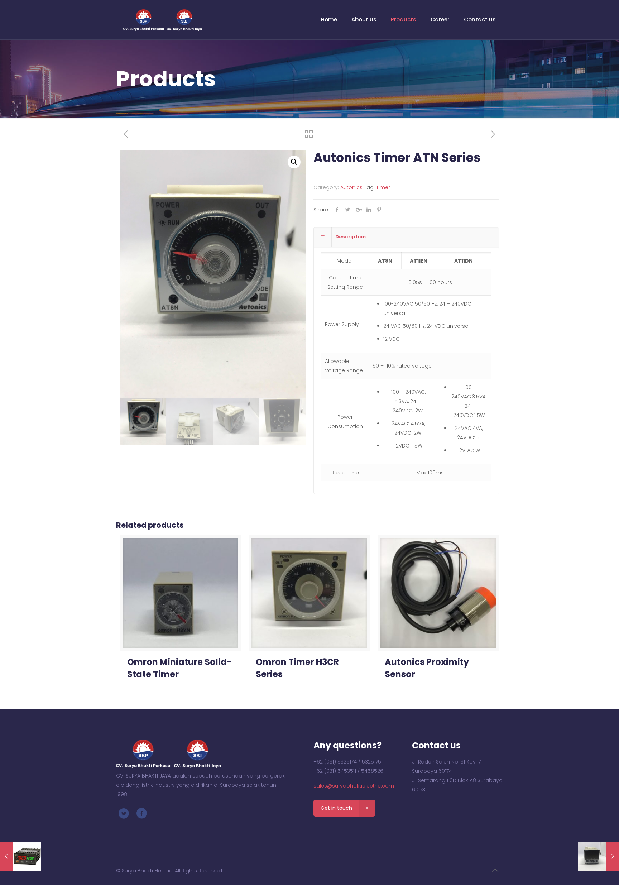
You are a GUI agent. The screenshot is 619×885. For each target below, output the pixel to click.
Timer (383, 187)
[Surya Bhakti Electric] (162, 19)
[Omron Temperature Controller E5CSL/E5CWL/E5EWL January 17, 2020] (598, 856)
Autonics (351, 187)
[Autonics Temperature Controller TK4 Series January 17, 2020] (20, 856)
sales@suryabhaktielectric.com (353, 785)
